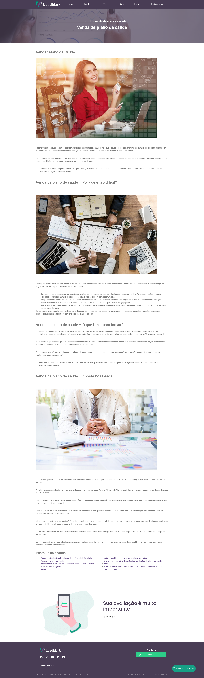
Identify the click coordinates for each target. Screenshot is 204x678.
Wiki (104, 4)
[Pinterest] (57, 657)
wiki (89, 21)
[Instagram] (46, 657)
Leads (87, 4)
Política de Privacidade (49, 666)
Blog (122, 4)
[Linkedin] (63, 657)
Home (71, 4)
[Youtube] (52, 657)
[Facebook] (41, 657)
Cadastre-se (157, 4)
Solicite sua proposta (185, 668)
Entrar (137, 4)
